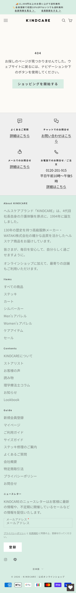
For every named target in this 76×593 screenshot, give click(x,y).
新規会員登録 (14, 417)
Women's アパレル (18, 323)
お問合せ (10, 483)
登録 (12, 547)
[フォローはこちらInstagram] (5, 559)
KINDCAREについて (18, 355)
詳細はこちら (20, 135)
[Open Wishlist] (70, 587)
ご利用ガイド (14, 432)
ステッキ (10, 294)
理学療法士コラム (17, 385)
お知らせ (10, 392)
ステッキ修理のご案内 (20, 446)
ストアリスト (14, 363)
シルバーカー (14, 308)
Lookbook (11, 399)
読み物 (9, 377)
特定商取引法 (14, 468)
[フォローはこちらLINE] (15, 559)
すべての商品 (13, 286)
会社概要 (10, 461)
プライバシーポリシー (20, 476)
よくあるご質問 (15, 454)
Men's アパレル (15, 315)
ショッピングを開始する (38, 83)
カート (9, 301)
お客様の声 (12, 370)
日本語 (36, 568)
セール (9, 337)
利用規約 (33, 533)
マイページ (12, 424)
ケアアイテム (13, 330)
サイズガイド (13, 439)
